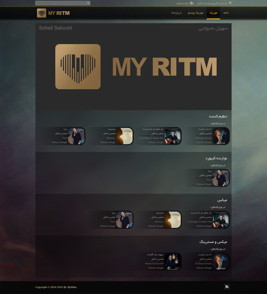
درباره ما (176, 13)
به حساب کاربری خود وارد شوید (212, 3)
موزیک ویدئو (195, 13)
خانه (226, 13)
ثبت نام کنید (182, 3)
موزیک (213, 13)
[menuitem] (226, 13)
